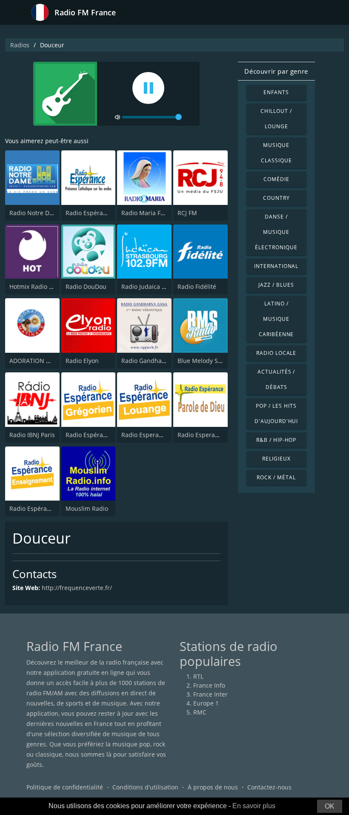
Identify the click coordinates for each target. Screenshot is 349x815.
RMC (199, 712)
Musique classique (276, 152)
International (276, 266)
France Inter (210, 694)
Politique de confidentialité (64, 787)
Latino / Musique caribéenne (276, 319)
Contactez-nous (269, 787)
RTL (198, 676)
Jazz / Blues (276, 284)
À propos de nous (213, 787)
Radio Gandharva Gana (154, 361)
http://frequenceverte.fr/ (77, 588)
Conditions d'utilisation (145, 787)
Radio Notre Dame (35, 213)
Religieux (276, 458)
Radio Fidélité (196, 286)
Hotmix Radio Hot (34, 286)
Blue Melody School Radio (214, 361)
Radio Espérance (89, 213)
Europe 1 (206, 703)
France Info (209, 685)
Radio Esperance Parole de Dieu (223, 435)
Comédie (276, 179)
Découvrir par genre (276, 71)
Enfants (276, 92)
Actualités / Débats (276, 379)
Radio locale (276, 353)
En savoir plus (253, 805)
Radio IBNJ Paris (32, 435)
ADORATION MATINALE (42, 361)
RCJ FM (187, 213)
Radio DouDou (86, 286)
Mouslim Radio (87, 508)
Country (276, 198)
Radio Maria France (149, 213)
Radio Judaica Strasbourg (157, 286)
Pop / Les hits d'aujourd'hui (276, 413)
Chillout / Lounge (276, 118)
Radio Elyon (82, 361)
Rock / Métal (276, 477)
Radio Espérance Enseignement (54, 508)
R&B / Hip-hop (276, 439)
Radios (19, 45)
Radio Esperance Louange (158, 435)
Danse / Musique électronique (276, 232)
